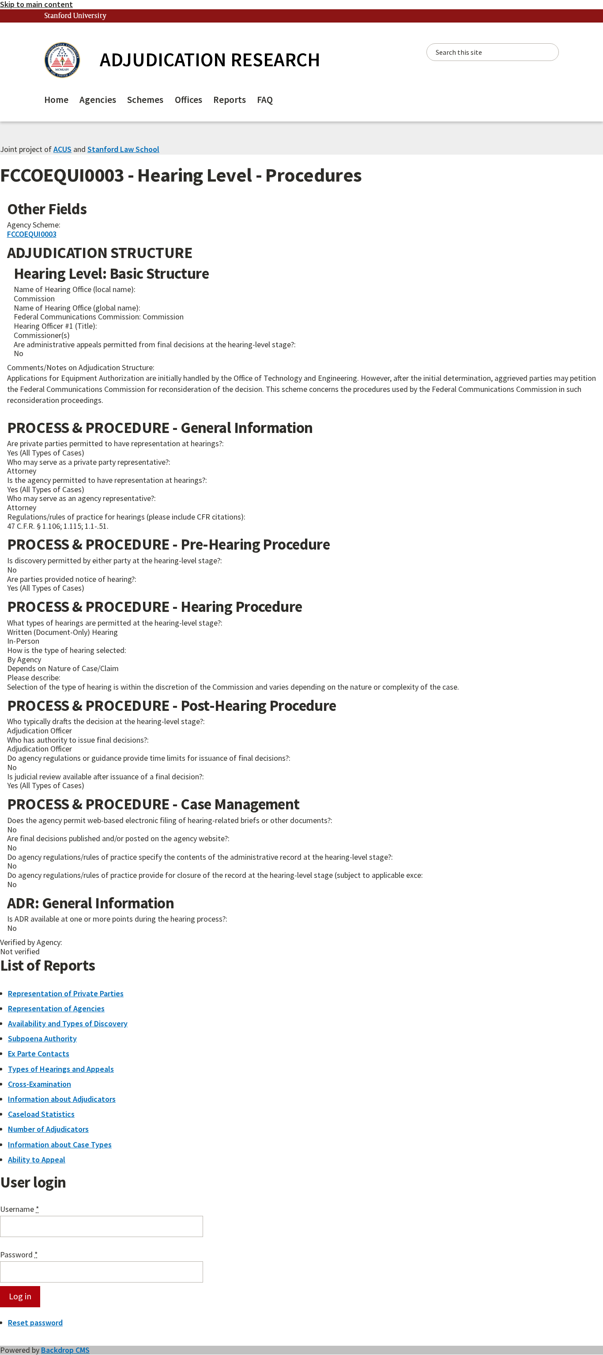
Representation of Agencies (56, 1008)
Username (19, 1209)
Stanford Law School (123, 149)
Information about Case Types (60, 1144)
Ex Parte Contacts (38, 1053)
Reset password (35, 1322)
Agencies (97, 100)
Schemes (145, 100)
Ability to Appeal (36, 1159)
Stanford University (75, 16)
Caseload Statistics (41, 1114)
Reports (229, 100)
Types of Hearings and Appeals (61, 1069)
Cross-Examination (39, 1084)
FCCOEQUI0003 (32, 234)
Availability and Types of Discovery (68, 1023)
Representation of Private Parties (66, 993)
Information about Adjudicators (62, 1099)
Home (56, 100)
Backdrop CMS (65, 1350)
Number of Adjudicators (48, 1129)
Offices (188, 100)
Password (19, 1255)
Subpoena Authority (42, 1038)
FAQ (265, 100)
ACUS (62, 149)
